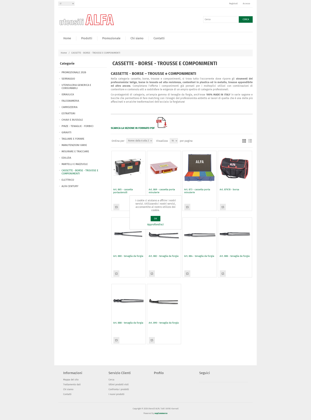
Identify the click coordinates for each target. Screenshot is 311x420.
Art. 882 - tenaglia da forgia (164, 256)
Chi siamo (68, 389)
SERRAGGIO (68, 78)
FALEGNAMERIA (70, 100)
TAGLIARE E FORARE (73, 138)
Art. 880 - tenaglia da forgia (128, 256)
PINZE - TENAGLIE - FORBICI (77, 126)
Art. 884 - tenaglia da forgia (199, 256)
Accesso (246, 3)
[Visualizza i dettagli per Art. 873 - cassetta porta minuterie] (199, 168)
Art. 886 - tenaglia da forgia (235, 256)
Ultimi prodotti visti (119, 384)
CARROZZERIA (69, 107)
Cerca (246, 19)
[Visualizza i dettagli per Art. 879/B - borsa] (235, 168)
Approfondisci (155, 224)
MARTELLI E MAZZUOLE (75, 164)
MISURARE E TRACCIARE (75, 151)
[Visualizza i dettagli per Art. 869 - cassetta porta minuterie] (164, 168)
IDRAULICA (68, 94)
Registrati (233, 3)
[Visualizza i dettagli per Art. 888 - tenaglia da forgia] (128, 301)
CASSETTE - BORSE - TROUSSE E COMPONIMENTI (80, 172)
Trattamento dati (72, 384)
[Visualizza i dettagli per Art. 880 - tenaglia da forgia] (128, 234)
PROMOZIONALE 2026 (74, 72)
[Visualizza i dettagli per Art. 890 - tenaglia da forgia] (164, 301)
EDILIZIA (66, 157)
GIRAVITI (66, 132)
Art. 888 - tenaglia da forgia (128, 322)
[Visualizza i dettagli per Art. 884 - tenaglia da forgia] (199, 234)
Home (64, 52)
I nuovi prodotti (116, 394)
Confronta (116, 207)
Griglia (244, 140)
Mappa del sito (71, 379)
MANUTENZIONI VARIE (74, 145)
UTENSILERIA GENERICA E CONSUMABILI (76, 86)
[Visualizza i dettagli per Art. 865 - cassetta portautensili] (128, 168)
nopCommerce (161, 413)
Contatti (67, 394)
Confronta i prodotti (119, 389)
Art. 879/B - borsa (229, 189)
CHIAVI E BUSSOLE (72, 119)
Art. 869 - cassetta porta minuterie (162, 191)
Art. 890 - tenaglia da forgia (164, 322)
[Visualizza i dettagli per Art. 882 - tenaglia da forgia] (164, 234)
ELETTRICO (68, 179)
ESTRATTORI (68, 113)
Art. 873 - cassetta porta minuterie (197, 191)
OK (155, 218)
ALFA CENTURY (70, 186)
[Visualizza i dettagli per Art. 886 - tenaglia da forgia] (235, 234)
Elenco (250, 140)
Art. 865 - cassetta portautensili (123, 191)
